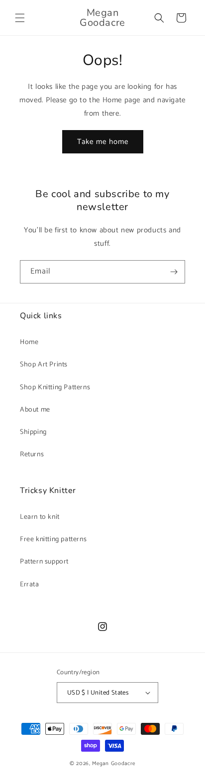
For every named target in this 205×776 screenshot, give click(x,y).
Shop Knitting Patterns (55, 387)
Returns (32, 454)
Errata (29, 584)
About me (35, 410)
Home (29, 342)
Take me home (102, 142)
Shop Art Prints (44, 364)
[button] (20, 18)
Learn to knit (40, 517)
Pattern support (44, 561)
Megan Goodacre (113, 763)
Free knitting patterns (53, 539)
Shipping (33, 432)
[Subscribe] (174, 271)
